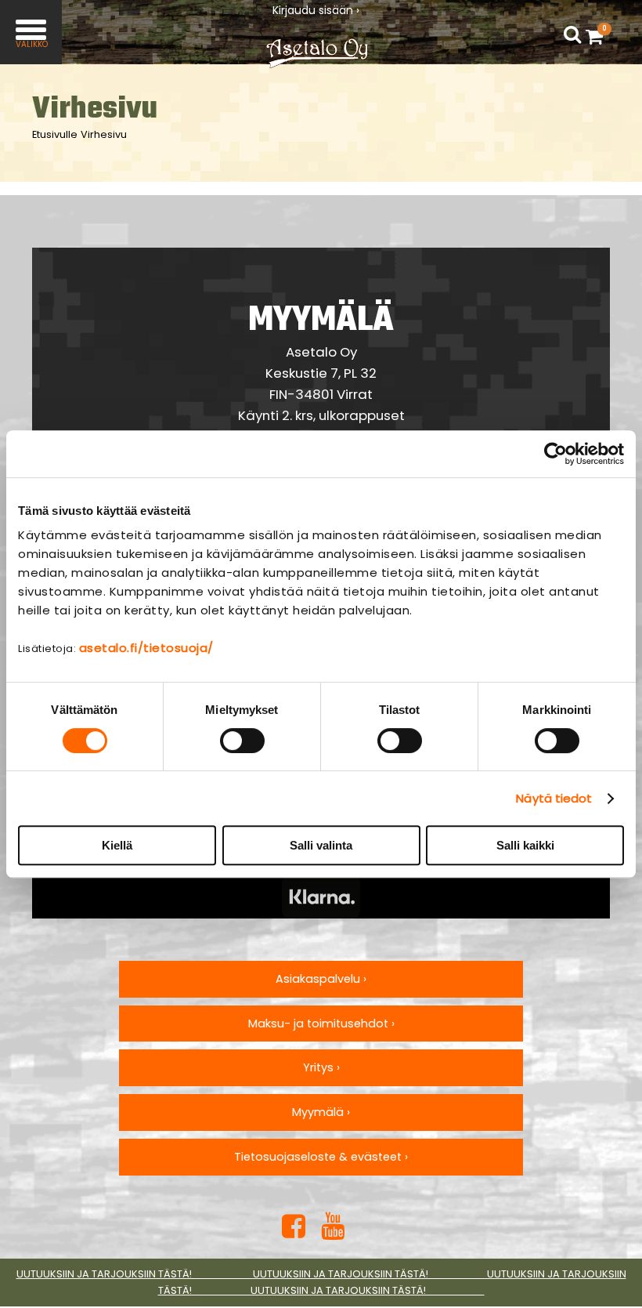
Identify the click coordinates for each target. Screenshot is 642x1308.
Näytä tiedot (554, 798)
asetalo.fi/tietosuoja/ (146, 648)
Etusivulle (55, 134)
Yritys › (321, 1067)
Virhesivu (104, 134)
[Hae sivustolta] (572, 34)
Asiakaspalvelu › (321, 979)
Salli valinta (321, 845)
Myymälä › (321, 1112)
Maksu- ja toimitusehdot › (321, 1023)
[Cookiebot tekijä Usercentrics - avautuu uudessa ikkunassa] (555, 454)
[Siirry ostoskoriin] (598, 36)
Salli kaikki (525, 845)
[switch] (242, 740)
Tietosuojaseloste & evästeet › (321, 1157)
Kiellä (117, 845)
